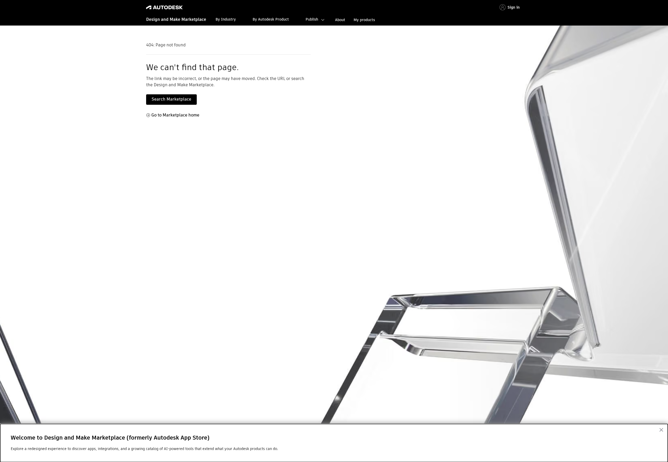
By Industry (226, 19)
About (340, 19)
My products (364, 19)
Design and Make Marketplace (176, 19)
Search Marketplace (171, 99)
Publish (312, 19)
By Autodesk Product (271, 19)
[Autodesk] (164, 7)
